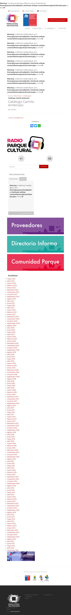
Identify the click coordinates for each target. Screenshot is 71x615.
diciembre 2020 (13, 317)
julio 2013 (10, 515)
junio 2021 (11, 303)
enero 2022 (11, 288)
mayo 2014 (11, 492)
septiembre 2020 (13, 323)
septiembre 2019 (13, 350)
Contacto (43, 11)
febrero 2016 (11, 446)
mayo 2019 (11, 359)
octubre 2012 (12, 535)
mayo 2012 (11, 546)
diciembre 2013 (12, 503)
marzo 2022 (11, 283)
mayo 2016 (11, 439)
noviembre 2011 (13, 550)
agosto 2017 (11, 406)
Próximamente (13, 179)
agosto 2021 (11, 299)
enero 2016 (11, 448)
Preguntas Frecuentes (31, 594)
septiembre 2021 (13, 297)
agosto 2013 (11, 512)
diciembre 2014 (12, 477)
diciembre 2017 (12, 397)
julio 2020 (11, 328)
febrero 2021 (12, 312)
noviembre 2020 (13, 319)
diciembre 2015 (12, 450)
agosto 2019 (11, 352)
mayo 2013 (11, 519)
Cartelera (36, 28)
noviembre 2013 (13, 506)
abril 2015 (10, 468)
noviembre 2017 (13, 399)
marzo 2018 (11, 390)
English (27, 598)
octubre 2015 (12, 454)
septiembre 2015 (13, 457)
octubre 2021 (12, 294)
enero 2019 (11, 368)
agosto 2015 (11, 459)
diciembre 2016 (12, 423)
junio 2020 (11, 330)
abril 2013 (10, 521)
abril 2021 (10, 308)
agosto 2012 (11, 539)
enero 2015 (11, 475)
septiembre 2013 (13, 510)
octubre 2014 (12, 481)
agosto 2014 (11, 486)
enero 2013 (11, 528)
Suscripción (14, 11)
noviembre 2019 (13, 345)
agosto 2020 (11, 325)
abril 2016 (10, 441)
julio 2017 (10, 408)
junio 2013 (11, 517)
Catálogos (27, 96)
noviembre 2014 (13, 479)
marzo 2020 (11, 337)
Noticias (62, 28)
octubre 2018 (12, 374)
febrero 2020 (12, 339)
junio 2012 (11, 543)
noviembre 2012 (13, 532)
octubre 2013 (12, 508)
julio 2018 (10, 381)
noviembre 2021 (13, 292)
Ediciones (17, 96)
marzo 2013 (11, 523)
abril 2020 (11, 334)
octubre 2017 (12, 401)
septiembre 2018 (13, 377)
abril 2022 (11, 281)
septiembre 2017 (13, 403)
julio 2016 (10, 434)
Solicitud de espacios (57, 20)
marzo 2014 (11, 497)
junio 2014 (11, 490)
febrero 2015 (11, 472)
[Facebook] (32, 126)
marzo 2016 (11, 443)
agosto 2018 (11, 379)
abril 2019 (10, 361)
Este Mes (23, 179)
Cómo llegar (29, 11)
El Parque (49, 28)
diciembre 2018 (12, 370)
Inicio (27, 28)
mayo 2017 (11, 412)
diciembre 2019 (12, 343)
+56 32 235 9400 (15, 611)
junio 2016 (11, 437)
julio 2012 (10, 541)
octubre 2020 (12, 321)
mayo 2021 (11, 305)
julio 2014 (10, 488)
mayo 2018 (11, 386)
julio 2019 (10, 354)
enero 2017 (11, 421)
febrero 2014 (12, 499)
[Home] (21, 20)
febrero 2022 (12, 285)
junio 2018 (11, 383)
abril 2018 (10, 388)
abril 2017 (10, 414)
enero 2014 (11, 501)
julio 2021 (10, 301)
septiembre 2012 (13, 537)
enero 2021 (11, 314)
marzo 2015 (11, 470)
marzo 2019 (11, 363)
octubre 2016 (12, 428)
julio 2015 (10, 461)
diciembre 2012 (12, 530)
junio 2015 (11, 463)
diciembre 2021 (12, 290)
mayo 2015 (11, 466)
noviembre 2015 (13, 452)
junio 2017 (11, 410)
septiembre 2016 (13, 430)
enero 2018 (11, 394)
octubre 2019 (12, 348)
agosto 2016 (11, 432)
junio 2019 (11, 357)
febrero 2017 (12, 419)
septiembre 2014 (13, 483)
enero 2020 (11, 341)
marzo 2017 (11, 417)
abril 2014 (10, 495)
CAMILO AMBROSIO (15, 118)
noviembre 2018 (13, 372)
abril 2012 (10, 548)
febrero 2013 (12, 526)
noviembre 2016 (13, 426)
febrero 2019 (12, 365)
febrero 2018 (12, 392)
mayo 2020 (11, 332)
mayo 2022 (11, 279)
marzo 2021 (11, 310)
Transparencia (48, 594)
